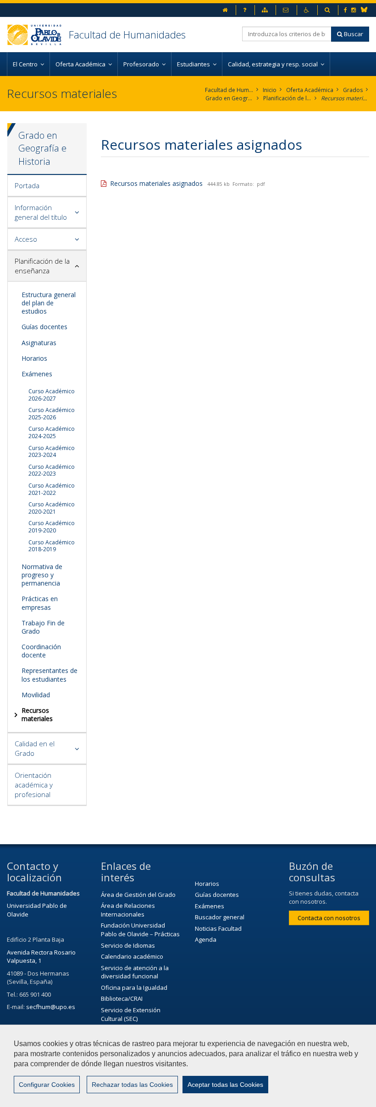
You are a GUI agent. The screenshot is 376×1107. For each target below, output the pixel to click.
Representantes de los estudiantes (49, 674)
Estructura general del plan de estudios (49, 302)
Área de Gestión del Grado (138, 894)
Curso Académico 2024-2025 (51, 432)
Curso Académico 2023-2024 (51, 451)
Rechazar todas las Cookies (132, 1084)
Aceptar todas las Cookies (225, 1084)
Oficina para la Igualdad (134, 987)
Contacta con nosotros (329, 918)
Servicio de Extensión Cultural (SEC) (130, 1014)
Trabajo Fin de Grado (43, 627)
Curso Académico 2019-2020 (51, 526)
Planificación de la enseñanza (287, 98)
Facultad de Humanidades (127, 34)
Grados (353, 90)
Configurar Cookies (47, 1084)
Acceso (26, 239)
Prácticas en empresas (40, 602)
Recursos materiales (345, 98)
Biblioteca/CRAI (122, 998)
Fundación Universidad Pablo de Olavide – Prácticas (140, 929)
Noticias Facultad (218, 928)
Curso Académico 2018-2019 (51, 546)
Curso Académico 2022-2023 (51, 470)
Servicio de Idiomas (128, 945)
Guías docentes (44, 326)
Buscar (353, 34)
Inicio (269, 90)
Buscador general (219, 917)
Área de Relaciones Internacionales (128, 909)
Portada (27, 185)
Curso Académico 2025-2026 (51, 413)
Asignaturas (39, 342)
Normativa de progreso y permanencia (42, 574)
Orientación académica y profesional (34, 785)
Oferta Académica (309, 90)
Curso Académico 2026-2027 (51, 394)
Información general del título (41, 212)
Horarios (34, 358)
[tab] (47, 185)
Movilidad (36, 694)
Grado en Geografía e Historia (229, 98)
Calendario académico (132, 956)
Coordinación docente (41, 650)
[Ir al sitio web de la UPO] (38, 34)
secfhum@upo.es (50, 1007)
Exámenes (37, 373)
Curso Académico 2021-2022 (51, 489)
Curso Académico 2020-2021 (51, 508)
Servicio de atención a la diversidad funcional (135, 972)
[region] (188, 1066)
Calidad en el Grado (35, 748)
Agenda (205, 939)
